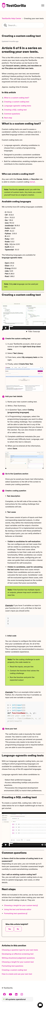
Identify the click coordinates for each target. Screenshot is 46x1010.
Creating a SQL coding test (15, 110)
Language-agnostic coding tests (17, 106)
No (18, 929)
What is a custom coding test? (16, 98)
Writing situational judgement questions (18, 958)
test (31, 182)
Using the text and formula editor (17, 909)
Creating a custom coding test (16, 102)
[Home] (14, 5)
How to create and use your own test (17, 974)
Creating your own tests (34, 18)
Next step (8, 118)
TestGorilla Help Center (11, 18)
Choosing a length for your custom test (20, 905)
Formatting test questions (14, 913)
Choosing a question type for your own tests (20, 950)
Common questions (12, 114)
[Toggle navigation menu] (42, 5)
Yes (9, 929)
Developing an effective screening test (17, 954)
